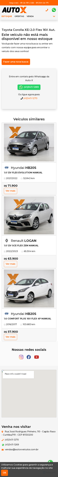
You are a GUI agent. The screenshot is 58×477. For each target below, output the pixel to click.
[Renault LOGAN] (29, 215)
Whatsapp (53, 10)
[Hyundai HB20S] (29, 142)
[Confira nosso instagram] (21, 356)
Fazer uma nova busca (15, 61)
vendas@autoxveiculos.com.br (21, 449)
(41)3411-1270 (30, 98)
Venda (30, 16)
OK (4, 472)
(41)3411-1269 (31, 87)
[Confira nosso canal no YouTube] (36, 356)
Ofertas (19, 16)
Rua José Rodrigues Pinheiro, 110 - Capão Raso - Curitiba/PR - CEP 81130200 (29, 433)
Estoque (7, 16)
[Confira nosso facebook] (29, 356)
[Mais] (54, 16)
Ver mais (10, 191)
